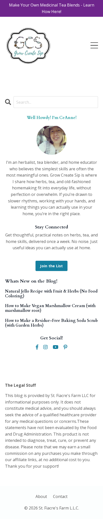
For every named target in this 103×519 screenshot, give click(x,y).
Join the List (51, 266)
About (41, 496)
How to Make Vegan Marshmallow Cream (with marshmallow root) (50, 308)
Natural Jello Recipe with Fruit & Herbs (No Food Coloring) (51, 294)
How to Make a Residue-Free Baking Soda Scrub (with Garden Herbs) (51, 323)
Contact (60, 496)
